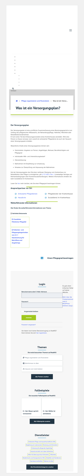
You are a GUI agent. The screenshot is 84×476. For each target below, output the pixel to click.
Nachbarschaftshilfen (36, 461)
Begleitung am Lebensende (34, 445)
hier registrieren (41, 333)
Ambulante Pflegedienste (27, 194)
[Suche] (13, 88)
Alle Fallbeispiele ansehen (42, 421)
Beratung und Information (50, 445)
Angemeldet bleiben (31, 311)
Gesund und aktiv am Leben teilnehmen (42, 451)
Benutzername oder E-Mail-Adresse (34, 292)
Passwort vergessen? (29, 325)
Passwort (25, 301)
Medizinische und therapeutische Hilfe (34, 458)
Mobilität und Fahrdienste (53, 458)
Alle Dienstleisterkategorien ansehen (42, 467)
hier (19, 183)
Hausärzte (22, 198)
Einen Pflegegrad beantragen (60, 258)
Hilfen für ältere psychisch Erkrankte (38, 454)
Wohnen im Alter (48, 461)
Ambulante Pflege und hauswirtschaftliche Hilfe (41, 441)
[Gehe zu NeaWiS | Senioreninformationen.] (17, 101)
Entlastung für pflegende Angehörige (41, 448)
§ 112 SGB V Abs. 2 (47, 174)
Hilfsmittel (53, 454)
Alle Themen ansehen (42, 377)
